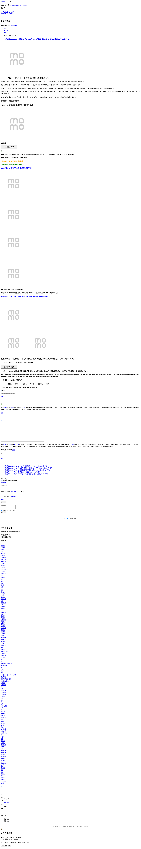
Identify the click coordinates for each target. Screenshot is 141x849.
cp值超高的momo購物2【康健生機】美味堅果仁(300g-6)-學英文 (22, 472)
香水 (2, 772)
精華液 (3, 768)
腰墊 (2, 669)
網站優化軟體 (4, 681)
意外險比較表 (4, 651)
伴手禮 (3, 585)
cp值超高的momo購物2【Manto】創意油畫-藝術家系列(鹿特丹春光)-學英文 (36, 39)
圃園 (2, 776)
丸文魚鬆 (3, 731)
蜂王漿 (3, 641)
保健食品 (3, 637)
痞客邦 (13, 491)
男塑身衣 (23, 407)
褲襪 (2, 727)
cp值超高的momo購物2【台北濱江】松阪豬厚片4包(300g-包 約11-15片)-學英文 (26, 466)
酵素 (2, 647)
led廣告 (3, 711)
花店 (2, 688)
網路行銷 (3, 760)
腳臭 (2, 551)
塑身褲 (3, 779)
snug (2, 610)
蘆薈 (2, 766)
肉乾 (2, 589)
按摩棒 (3, 747)
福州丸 (3, 597)
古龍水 (3, 774)
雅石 (2, 659)
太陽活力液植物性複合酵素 (8, 675)
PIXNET (58, 826)
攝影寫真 (13, 496)
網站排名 (3, 685)
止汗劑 (3, 567)
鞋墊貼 (3, 571)
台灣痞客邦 (7, 12)
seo (1, 762)
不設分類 (14, 25)
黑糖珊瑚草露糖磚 (6, 679)
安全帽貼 (3, 561)
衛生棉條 (3, 756)
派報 (2, 698)
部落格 (6, 30)
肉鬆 (2, 581)
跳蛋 (2, 748)
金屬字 (3, 704)
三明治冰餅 (4, 557)
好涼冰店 (3, 559)
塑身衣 (3, 396)
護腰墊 (3, 671)
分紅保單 (3, 653)
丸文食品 (16, 444)
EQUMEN (3, 781)
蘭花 (2, 661)
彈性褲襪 (3, 729)
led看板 (3, 715)
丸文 (9, 444)
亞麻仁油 (3, 639)
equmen (12, 407)
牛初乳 (3, 643)
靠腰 (2, 667)
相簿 (5, 28)
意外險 (3, 649)
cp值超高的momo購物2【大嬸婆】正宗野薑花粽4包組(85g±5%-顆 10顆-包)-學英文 (27, 470)
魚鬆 (2, 413)
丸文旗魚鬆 (4, 733)
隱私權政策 (79, 826)
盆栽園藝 (3, 657)
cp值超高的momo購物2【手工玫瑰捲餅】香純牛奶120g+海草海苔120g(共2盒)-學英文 (28, 468)
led (1, 709)
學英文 (3, 458)
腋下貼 (3, 565)
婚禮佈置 (3, 692)
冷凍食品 (3, 599)
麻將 (2, 735)
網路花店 (3, 690)
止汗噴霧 (3, 569)
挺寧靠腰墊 (4, 665)
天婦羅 (3, 593)
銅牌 (2, 702)
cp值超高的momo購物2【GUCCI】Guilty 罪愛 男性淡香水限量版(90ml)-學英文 (26, 474)
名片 (5, 32)
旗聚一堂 (3, 575)
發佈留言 (3, 512)
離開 (9, 845)
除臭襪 (3, 553)
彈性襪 (3, 725)
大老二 (3, 737)
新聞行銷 (3, 764)
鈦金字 (3, 713)
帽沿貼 (3, 548)
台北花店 (3, 696)
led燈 (2, 708)
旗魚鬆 (72, 444)
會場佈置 (3, 694)
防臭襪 (3, 555)
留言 (16, 491)
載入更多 (3, 502)
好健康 (3, 635)
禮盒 (13, 450)
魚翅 (2, 601)
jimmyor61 (3, 482)
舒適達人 (3, 758)
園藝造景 (3, 655)
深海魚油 (3, 645)
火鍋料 (3, 595)
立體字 (3, 700)
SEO (2, 686)
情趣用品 (3, 745)
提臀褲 (3, 783)
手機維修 (3, 752)
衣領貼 (3, 546)
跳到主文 (3, 17)
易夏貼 (3, 563)
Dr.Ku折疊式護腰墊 (6, 663)
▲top (2, 499)
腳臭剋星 (3, 549)
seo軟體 (3, 683)
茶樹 (2, 770)
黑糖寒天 (3, 677)
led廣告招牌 (4, 706)
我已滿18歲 (4, 845)
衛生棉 (3, 754)
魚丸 (2, 591)
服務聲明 (86, 826)
